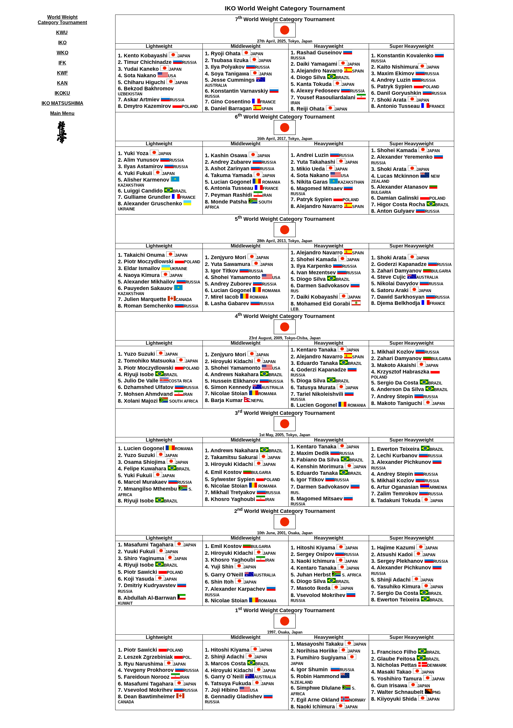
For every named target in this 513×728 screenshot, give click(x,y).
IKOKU (62, 93)
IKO (62, 42)
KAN (62, 83)
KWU (62, 32)
